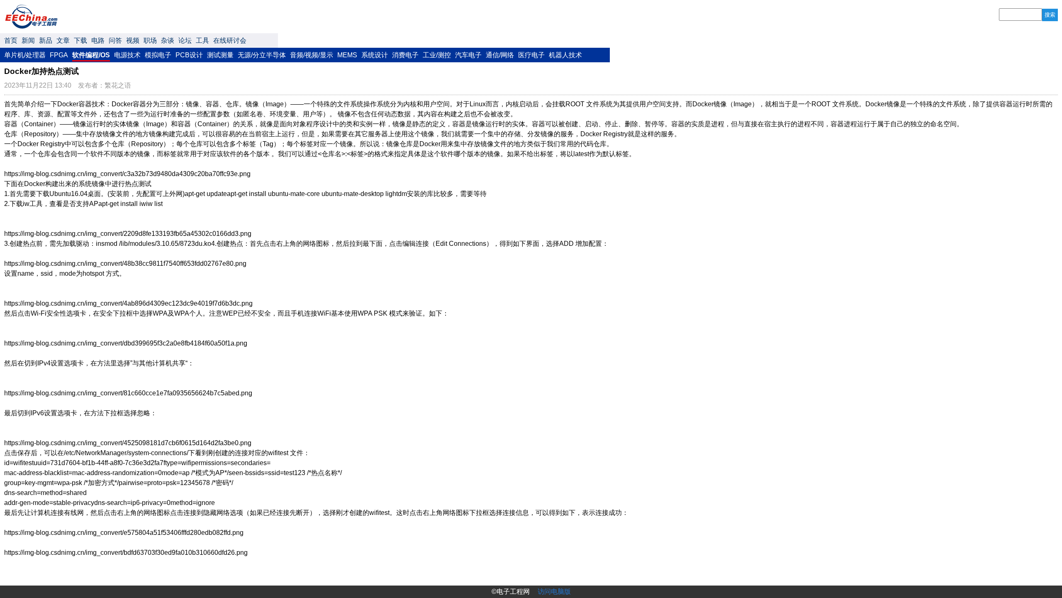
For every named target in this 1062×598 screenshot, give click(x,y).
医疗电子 (531, 55)
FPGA (59, 55)
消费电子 (405, 55)
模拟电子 (158, 55)
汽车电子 (468, 55)
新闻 (28, 40)
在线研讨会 (229, 40)
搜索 (1050, 15)
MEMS (347, 55)
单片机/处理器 (25, 55)
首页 (10, 40)
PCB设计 (189, 55)
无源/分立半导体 (262, 55)
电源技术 (127, 55)
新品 (45, 40)
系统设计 (374, 55)
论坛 (185, 40)
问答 (115, 40)
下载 (80, 40)
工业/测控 (437, 55)
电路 (98, 40)
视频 (132, 40)
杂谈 (167, 40)
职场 (150, 40)
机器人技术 (565, 55)
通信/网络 (500, 55)
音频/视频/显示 (311, 55)
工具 (202, 40)
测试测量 (220, 55)
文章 (63, 40)
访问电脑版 (554, 591)
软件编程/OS (91, 55)
